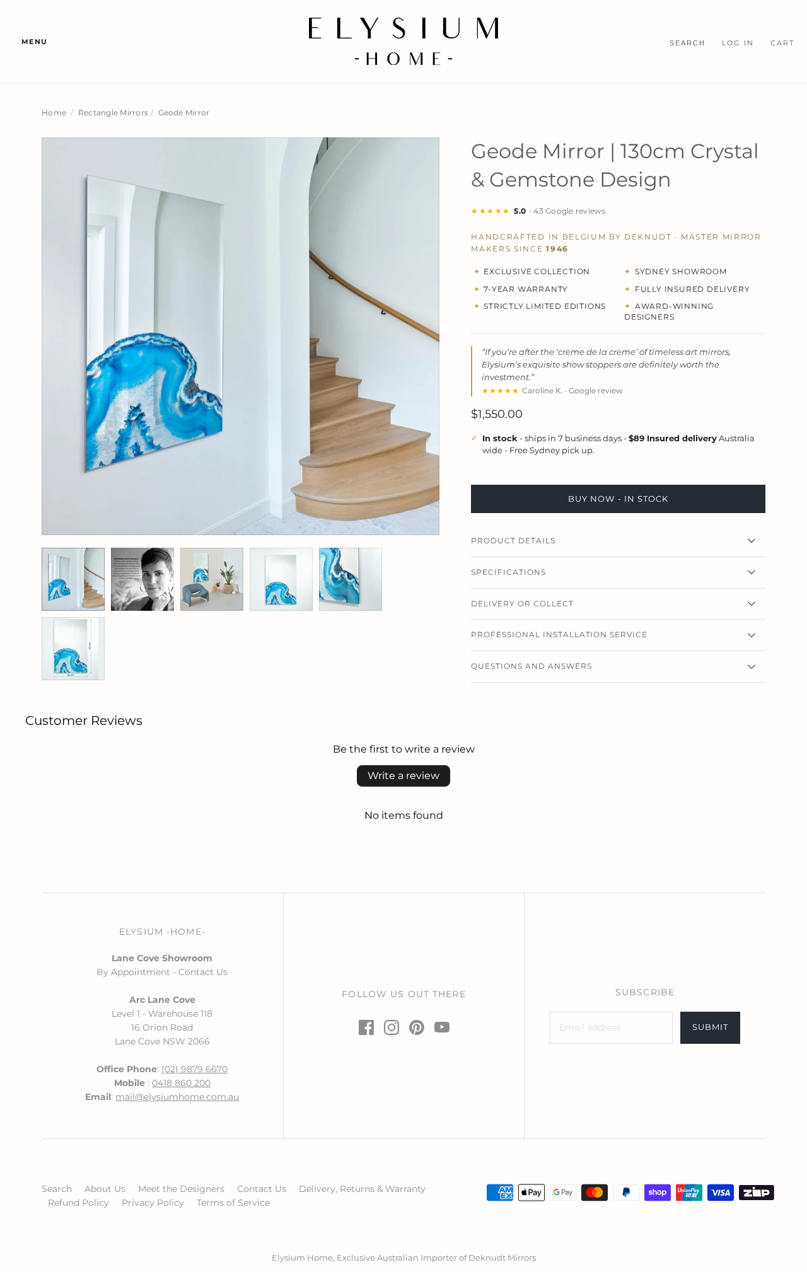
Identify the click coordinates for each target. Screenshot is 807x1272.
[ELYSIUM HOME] (403, 41)
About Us (104, 1188)
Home (54, 112)
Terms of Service (233, 1202)
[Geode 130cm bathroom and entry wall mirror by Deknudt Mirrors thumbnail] (73, 579)
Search (57, 1188)
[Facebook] (366, 1027)
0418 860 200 (181, 1083)
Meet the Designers (181, 1188)
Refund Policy (78, 1202)
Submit (710, 1027)
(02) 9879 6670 (194, 1069)
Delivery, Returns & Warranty (362, 1188)
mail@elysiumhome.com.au (177, 1096)
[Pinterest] (416, 1027)
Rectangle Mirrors (113, 112)
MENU (34, 41)
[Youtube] (442, 1027)
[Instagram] (391, 1027)
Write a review (403, 776)
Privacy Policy (153, 1202)
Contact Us (261, 1188)
